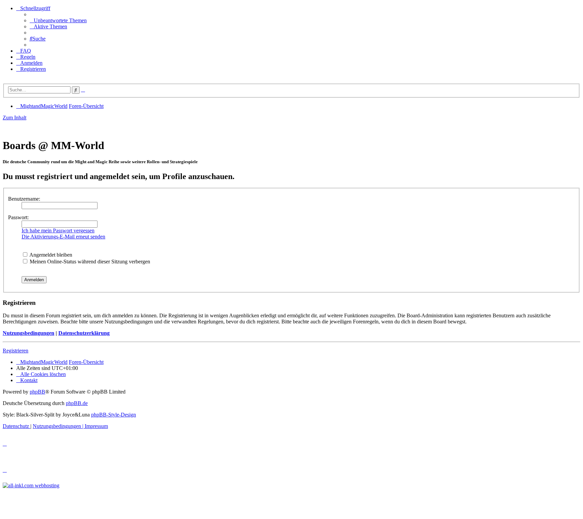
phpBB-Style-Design (113, 414)
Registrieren (15, 350)
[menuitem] (58, 20)
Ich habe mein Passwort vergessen (58, 230)
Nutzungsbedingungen (28, 333)
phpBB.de (77, 403)
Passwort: (18, 217)
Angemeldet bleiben (50, 255)
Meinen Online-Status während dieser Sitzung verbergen (89, 261)
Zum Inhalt (14, 117)
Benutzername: (24, 199)
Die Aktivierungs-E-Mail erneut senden (63, 236)
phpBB (37, 392)
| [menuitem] (59, 426)
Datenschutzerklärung (84, 333)
